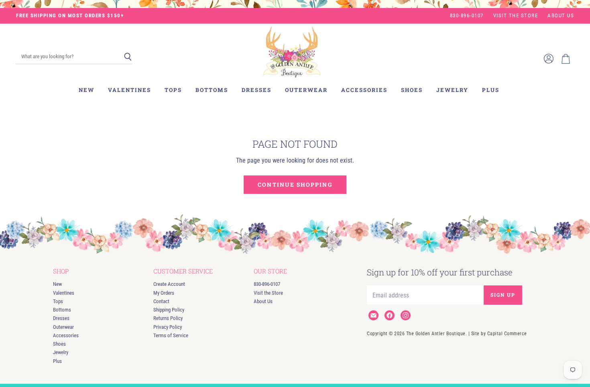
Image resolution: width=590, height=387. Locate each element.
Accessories (364, 90)
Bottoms (211, 90)
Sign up (502, 294)
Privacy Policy (167, 327)
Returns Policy (168, 318)
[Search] (128, 57)
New (86, 90)
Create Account (169, 284)
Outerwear (306, 90)
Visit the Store (515, 15)
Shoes (412, 90)
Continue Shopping (295, 184)
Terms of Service (170, 335)
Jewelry (452, 90)
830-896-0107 (467, 15)
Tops (173, 90)
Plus (490, 90)
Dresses (256, 90)
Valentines (129, 90)
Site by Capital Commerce (499, 333)
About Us (560, 15)
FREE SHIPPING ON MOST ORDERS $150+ (70, 15)
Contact (161, 301)
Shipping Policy (168, 310)
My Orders (163, 293)
